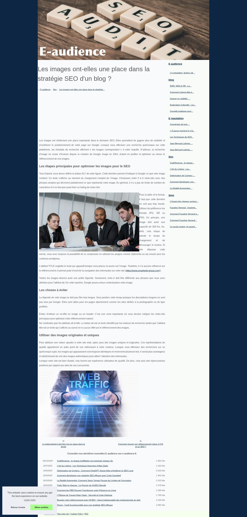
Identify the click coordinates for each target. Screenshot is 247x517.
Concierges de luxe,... (180, 124)
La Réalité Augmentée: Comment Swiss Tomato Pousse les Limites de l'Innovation (94, 480)
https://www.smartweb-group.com (142, 270)
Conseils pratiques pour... (181, 111)
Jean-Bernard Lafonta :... (181, 143)
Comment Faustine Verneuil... (183, 220)
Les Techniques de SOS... (181, 137)
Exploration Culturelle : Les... (183, 105)
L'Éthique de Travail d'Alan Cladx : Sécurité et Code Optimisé (84, 495)
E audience (45, 89)
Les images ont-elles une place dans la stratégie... (82, 89)
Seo (55, 89)
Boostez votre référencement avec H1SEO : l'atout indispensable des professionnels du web (98, 500)
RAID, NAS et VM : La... (180, 86)
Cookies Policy (76, 514)
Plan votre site (63, 514)
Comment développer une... (182, 182)
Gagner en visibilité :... (180, 98)
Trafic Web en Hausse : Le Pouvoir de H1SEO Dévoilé (81, 485)
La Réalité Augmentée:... (181, 188)
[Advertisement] (102, 113)
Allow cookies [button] (41, 507)
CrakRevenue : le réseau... (182, 163)
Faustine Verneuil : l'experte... (183, 207)
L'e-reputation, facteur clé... (182, 73)
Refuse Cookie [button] (18, 507)
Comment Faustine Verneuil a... (184, 214)
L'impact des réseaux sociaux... (184, 201)
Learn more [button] (30, 500)
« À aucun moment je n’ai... (182, 131)
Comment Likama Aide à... (182, 92)
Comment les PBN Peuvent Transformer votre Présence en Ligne (86, 490)
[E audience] (123, 30)
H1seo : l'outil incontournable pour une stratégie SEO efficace (85, 505)
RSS (86, 514)
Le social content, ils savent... (183, 226)
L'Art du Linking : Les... (180, 169)
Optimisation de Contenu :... (182, 175)
